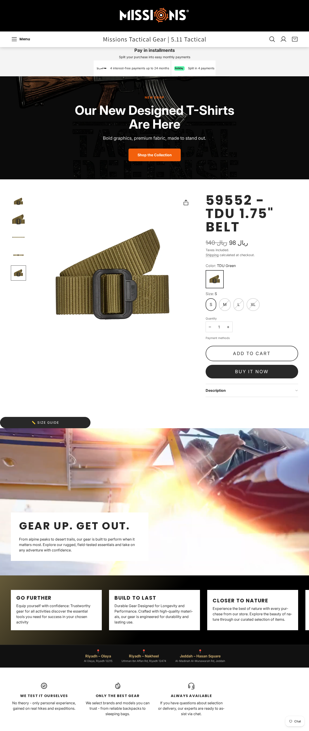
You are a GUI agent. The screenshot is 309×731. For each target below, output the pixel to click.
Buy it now (252, 371)
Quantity (211, 318)
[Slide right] (298, 610)
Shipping (212, 255)
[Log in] (283, 39)
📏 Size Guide (45, 422)
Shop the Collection (155, 155)
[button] (21, 39)
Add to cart (252, 353)
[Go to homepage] (154, 16)
